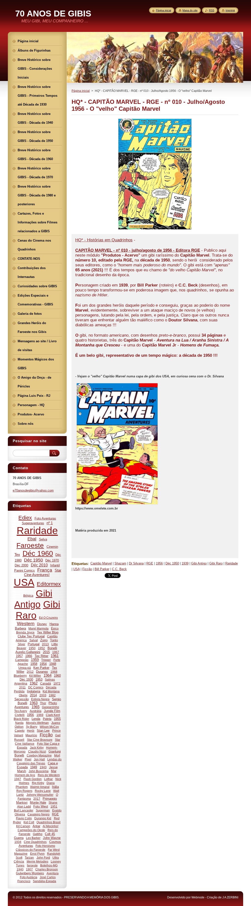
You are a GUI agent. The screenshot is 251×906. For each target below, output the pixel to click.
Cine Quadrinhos (35, 841)
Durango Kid (42, 818)
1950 (32, 648)
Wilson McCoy (49, 726)
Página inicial (81, 90)
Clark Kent (53, 714)
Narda (19, 722)
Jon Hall (39, 759)
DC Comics (35, 687)
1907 (29, 869)
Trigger (46, 659)
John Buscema (39, 771)
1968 (53, 671)
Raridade (231, 563)
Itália (55, 787)
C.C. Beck (119, 569)
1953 (39, 679)
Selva (43, 539)
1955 (57, 719)
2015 (46, 652)
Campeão (21, 659)
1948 (52, 664)
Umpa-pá (24, 667)
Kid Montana (51, 691)
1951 (53, 806)
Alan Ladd (24, 806)
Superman (43, 810)
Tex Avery (20, 711)
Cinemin (52, 547)
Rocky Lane (43, 790)
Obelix (23, 695)
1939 (185, 563)
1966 (28, 656)
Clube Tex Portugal (31, 636)
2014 (33, 695)
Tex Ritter (41, 656)
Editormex (49, 584)
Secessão (21, 699)
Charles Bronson (46, 869)
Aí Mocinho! (50, 826)
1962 (34, 683)
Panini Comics (24, 570)
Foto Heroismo (45, 845)
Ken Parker (41, 668)
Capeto (20, 730)
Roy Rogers (24, 790)
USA (76, 569)
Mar (53, 771)
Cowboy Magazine (39, 755)
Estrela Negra (40, 699)
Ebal (31, 538)
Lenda (36, 719)
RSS (211, 10)
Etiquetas (80, 564)
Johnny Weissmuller (39, 794)
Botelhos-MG (49, 865)
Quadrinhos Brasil (49, 822)
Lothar (48, 779)
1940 (20, 869)
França (44, 570)
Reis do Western (49, 775)
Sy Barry (31, 726)
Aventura (53, 873)
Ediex (25, 518)
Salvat (33, 640)
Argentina (20, 683)
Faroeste (30, 545)
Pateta (47, 718)
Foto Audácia (28, 877)
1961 (55, 656)
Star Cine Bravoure (39, 739)
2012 (30, 671)
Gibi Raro (216, 563)
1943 (43, 767)
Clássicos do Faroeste (30, 849)
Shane (53, 802)
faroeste (32, 865)
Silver (21, 644)
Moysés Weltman (37, 722)
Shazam (120, 563)
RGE (149, 563)
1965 (35, 707)
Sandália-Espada (44, 881)
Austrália (35, 711)
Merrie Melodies (37, 861)
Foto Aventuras (45, 518)
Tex (17, 555)
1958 (33, 664)
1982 (52, 695)
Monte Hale (38, 802)
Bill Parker (102, 569)
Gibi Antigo (199, 563)
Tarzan (29, 857)
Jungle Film (52, 711)
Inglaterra (33, 691)
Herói (30, 730)
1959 (35, 660)
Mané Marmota (38, 628)
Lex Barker (33, 837)
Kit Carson (23, 826)
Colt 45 (50, 834)
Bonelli (52, 648)
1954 (43, 664)
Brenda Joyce (25, 632)
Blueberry (20, 675)
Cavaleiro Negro (38, 814)
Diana (51, 782)
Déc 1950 (172, 563)
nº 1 (50, 523)
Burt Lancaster (23, 810)
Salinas (50, 679)
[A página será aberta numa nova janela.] (155, 230)
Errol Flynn (37, 853)
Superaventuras (33, 523)
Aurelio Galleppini (27, 652)
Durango (42, 671)
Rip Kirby (38, 782)
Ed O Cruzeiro (48, 617)
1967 (55, 652)
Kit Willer (35, 675)
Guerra (19, 838)
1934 (17, 841)
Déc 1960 (38, 553)
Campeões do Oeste (31, 830)
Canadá (45, 683)
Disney (42, 624)
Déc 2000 (21, 565)
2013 (45, 644)
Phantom (22, 786)
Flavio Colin (24, 818)
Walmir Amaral (40, 786)
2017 (36, 798)
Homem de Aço (25, 775)
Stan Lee (43, 730)
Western (26, 623)
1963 (34, 703)
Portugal (33, 644)
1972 (56, 683)
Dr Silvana (136, 563)
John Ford (43, 857)
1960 (57, 675)
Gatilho (37, 834)
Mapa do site (190, 10)
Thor (43, 703)
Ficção (87, 569)
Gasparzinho (50, 707)
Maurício (31, 735)
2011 (22, 687)
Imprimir (230, 10)
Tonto (54, 640)
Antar (36, 826)
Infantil (55, 565)
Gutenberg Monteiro (30, 873)
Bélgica (28, 595)
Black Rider (21, 718)
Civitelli (20, 714)
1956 (159, 563)
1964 (47, 675)
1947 (17, 779)
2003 (42, 695)
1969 (40, 714)
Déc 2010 (39, 565)
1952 (41, 648)
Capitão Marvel (101, 563)
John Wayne (52, 838)
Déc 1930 (26, 679)
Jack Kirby (37, 747)
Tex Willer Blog (47, 632)
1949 (33, 767)
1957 (19, 656)
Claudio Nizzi (37, 751)
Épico (55, 628)
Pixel (28, 759)
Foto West (40, 806)
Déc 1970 (52, 560)
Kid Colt (29, 822)
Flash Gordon (33, 779)
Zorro (44, 640)
